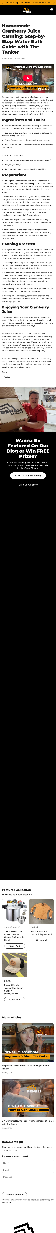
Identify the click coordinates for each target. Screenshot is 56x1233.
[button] (51, 10)
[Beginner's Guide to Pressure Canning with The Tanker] (28, 1042)
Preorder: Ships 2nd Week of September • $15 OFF (28, 3)
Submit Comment (14, 1194)
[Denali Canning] (27, 10)
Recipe (7, 377)
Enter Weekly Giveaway (28, 475)
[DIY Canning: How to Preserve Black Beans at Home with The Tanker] (28, 1098)
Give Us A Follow (28, 484)
